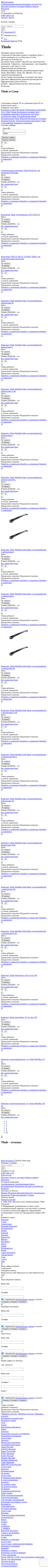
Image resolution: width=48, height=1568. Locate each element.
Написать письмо (8, 1200)
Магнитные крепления (10, 1442)
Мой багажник (7, 2)
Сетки (3, 1524)
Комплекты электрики (10, 1546)
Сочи (3, 1257)
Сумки (4, 1537)
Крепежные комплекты (11, 114)
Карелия (4, 1233)
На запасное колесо (9, 1487)
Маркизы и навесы (9, 1550)
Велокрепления (7, 119)
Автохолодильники (9, 1566)
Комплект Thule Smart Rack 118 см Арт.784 (19, 975)
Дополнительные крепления (28, 121)
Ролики (4, 1522)
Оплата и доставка (17, 6)
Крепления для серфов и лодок (14, 1502)
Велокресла (33, 119)
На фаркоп (5, 1489)
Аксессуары (6, 1438)
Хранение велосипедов (11, 1491)
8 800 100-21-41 (7, 15)
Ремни (3, 1520)
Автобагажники (8, 1184)
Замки (13, 116)
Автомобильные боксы (26, 116)
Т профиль (5, 1528)
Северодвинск (7, 1255)
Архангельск (39, 1193)
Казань (31, 1195)
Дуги (3, 112)
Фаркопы (5, 1189)
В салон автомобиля (9, 1480)
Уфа (2, 1261)
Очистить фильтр (8, 140)
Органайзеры (6, 1535)
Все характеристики (9, 184)
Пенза (3, 1244)
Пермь (3, 1246)
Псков (13, 1195)
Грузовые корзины (8, 1509)
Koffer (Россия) (7, 1456)
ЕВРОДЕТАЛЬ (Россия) (11, 1465)
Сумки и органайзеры (10, 1533)
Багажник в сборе (8, 110)
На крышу (20, 110)
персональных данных (24, 1299)
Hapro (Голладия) (8, 1451)
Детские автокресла (9, 1564)
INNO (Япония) (7, 1454)
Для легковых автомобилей (12, 1500)
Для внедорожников (9, 1498)
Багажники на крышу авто (28, 112)
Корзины (4, 1513)
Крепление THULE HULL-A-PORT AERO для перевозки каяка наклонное (20, 258)
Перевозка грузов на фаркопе (13, 1553)
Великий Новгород (25, 1193)
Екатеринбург (22, 1195)
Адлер (3, 1222)
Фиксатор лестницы (9, 1531)
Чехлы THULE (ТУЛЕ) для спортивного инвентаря (22, 1557)
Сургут (4, 1259)
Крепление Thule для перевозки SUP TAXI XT (20, 215)
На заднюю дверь (8, 1484)
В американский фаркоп (11, 1478)
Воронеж (5, 1220)
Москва (4, 1193)
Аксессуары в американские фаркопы (17, 1544)
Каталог (12, 121)
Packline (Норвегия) (9, 1460)
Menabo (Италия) (8, 1458)
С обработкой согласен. (23, 1299)
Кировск (4, 1235)
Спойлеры (5, 1526)
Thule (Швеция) (21, 119)
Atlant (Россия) (7, 1447)
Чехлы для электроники (11, 1559)
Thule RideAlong (8, 1506)
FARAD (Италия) (8, 1449)
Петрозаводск (7, 1248)
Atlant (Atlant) (6, 1493)
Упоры (13, 112)
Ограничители (7, 1517)
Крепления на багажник (35, 110)
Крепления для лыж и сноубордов (29, 1186)
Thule (8, 112)
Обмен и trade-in (32, 6)
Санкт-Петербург (8, 1253)
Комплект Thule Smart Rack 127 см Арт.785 (19, 1017)
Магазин (5, 6)
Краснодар (5, 1195)
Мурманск (12, 1193)
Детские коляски (8, 1561)
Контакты (5, 9)
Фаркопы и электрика (23, 123)
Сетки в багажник (8, 1555)
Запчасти (5, 1431)
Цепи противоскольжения (12, 1495)
